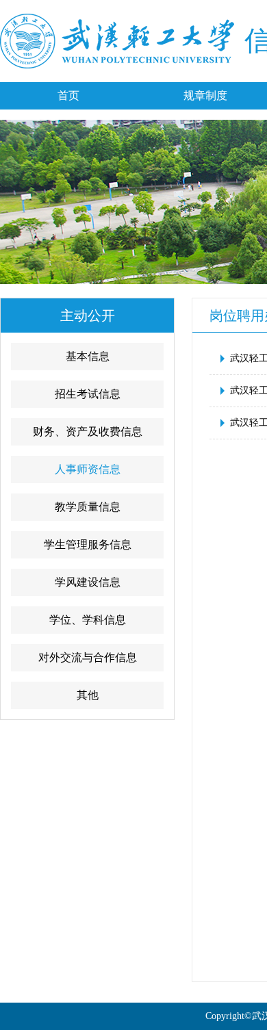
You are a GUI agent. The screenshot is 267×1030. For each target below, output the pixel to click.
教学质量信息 (87, 507)
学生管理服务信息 (87, 544)
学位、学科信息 (87, 620)
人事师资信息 (87, 469)
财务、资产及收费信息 (87, 431)
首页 (68, 95)
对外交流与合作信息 (87, 657)
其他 (88, 695)
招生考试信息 (87, 394)
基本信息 (88, 356)
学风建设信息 (87, 582)
